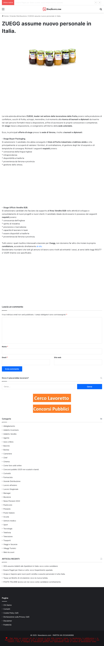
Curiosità (7, 473)
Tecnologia (7, 529)
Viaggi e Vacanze (10, 544)
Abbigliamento (9, 426)
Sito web (57, 357)
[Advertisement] (52, 96)
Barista (6, 450)
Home (6, 16)
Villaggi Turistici (9, 548)
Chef (5, 458)
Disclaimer (7, 621)
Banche (6, 446)
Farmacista (8, 477)
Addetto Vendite (9, 434)
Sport (5, 525)
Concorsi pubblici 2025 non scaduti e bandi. (21, 469)
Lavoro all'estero (10, 485)
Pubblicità (7, 625)
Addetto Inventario (11, 430)
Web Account (8, 552)
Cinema (6, 462)
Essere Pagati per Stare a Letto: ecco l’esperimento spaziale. (28, 570)
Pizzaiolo (7, 509)
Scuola (6, 517)
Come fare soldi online (12, 465)
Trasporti (7, 540)
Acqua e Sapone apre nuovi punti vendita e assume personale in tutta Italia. (34, 574)
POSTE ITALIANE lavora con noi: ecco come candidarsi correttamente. (32, 582)
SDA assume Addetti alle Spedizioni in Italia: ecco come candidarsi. (30, 566)
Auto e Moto (8, 442)
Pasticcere (7, 505)
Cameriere (7, 454)
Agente (6, 438)
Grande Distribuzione (18, 16)
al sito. (39, 246)
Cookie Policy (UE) (11, 613)
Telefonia (7, 533)
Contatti (6, 609)
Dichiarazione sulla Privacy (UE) (16, 617)
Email (5, 357)
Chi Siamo (7, 605)
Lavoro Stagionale (10, 489)
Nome (5, 347)
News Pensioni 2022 (11, 501)
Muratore (7, 497)
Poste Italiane (9, 513)
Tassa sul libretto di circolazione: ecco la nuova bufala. (25, 578)
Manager (7, 493)
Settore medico (9, 521)
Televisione (8, 536)
